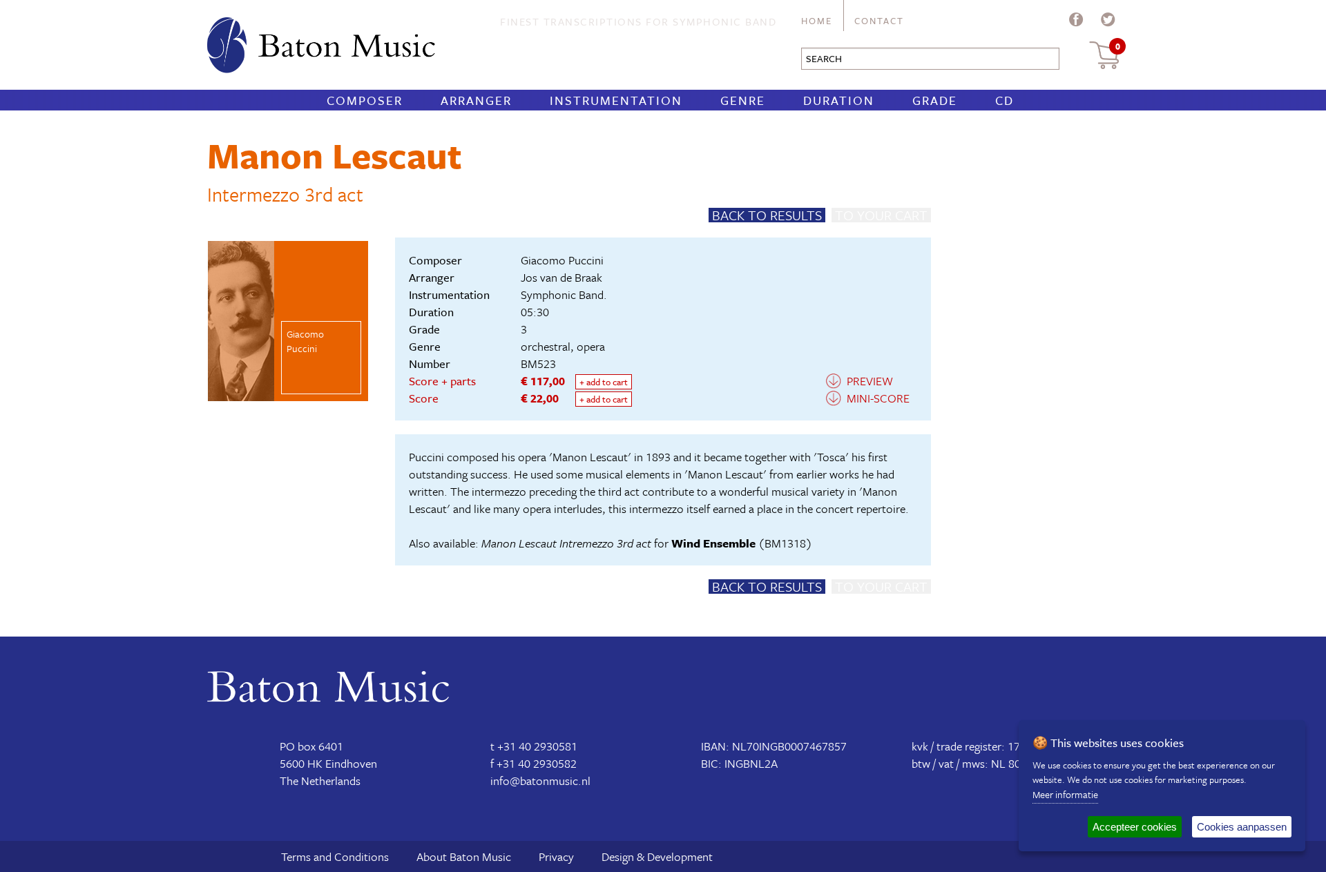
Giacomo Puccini (562, 260)
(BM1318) (741, 543)
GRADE (934, 100)
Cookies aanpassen (1242, 827)
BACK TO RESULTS (767, 215)
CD (1004, 100)
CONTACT (879, 21)
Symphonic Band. (564, 294)
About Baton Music (463, 856)
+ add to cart (603, 382)
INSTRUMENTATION (616, 100)
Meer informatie (1065, 794)
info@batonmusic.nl (540, 780)
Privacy (556, 856)
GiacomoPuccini (305, 341)
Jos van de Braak (561, 277)
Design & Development (657, 856)
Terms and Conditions (335, 856)
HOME (816, 21)
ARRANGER (476, 100)
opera (591, 346)
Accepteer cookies (1135, 827)
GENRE (742, 100)
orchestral (545, 346)
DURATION (838, 100)
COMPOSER (365, 100)
